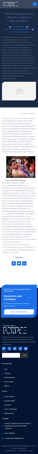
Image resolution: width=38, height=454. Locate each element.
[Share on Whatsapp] (24, 263)
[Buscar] (24, 355)
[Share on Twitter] (19, 263)
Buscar (4, 352)
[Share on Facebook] (14, 263)
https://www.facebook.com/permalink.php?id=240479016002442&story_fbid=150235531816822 (18, 247)
